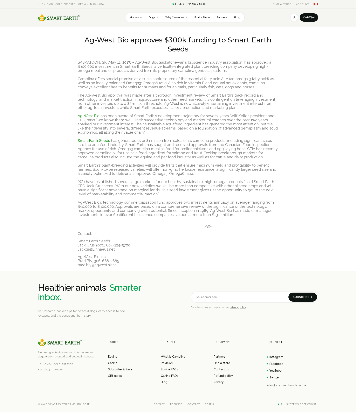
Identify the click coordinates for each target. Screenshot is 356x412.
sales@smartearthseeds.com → (286, 385)
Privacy (219, 382)
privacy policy (238, 307)
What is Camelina (173, 356)
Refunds (176, 404)
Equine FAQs (169, 369)
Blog (237, 17)
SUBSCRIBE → (303, 297)
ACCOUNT (302, 4)
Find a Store (202, 17)
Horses (136, 17)
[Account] (294, 17)
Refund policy (223, 375)
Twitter (274, 377)
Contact (193, 404)
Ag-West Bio (89, 116)
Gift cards (115, 375)
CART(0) (309, 17)
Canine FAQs (169, 375)
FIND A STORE (282, 4)
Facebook (276, 363)
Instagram (276, 357)
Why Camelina (176, 17)
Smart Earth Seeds (94, 140)
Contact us (221, 369)
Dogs (153, 17)
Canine (112, 363)
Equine (112, 356)
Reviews (167, 363)
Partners (222, 17)
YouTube (275, 370)
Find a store (222, 363)
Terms (209, 404)
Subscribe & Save (120, 369)
